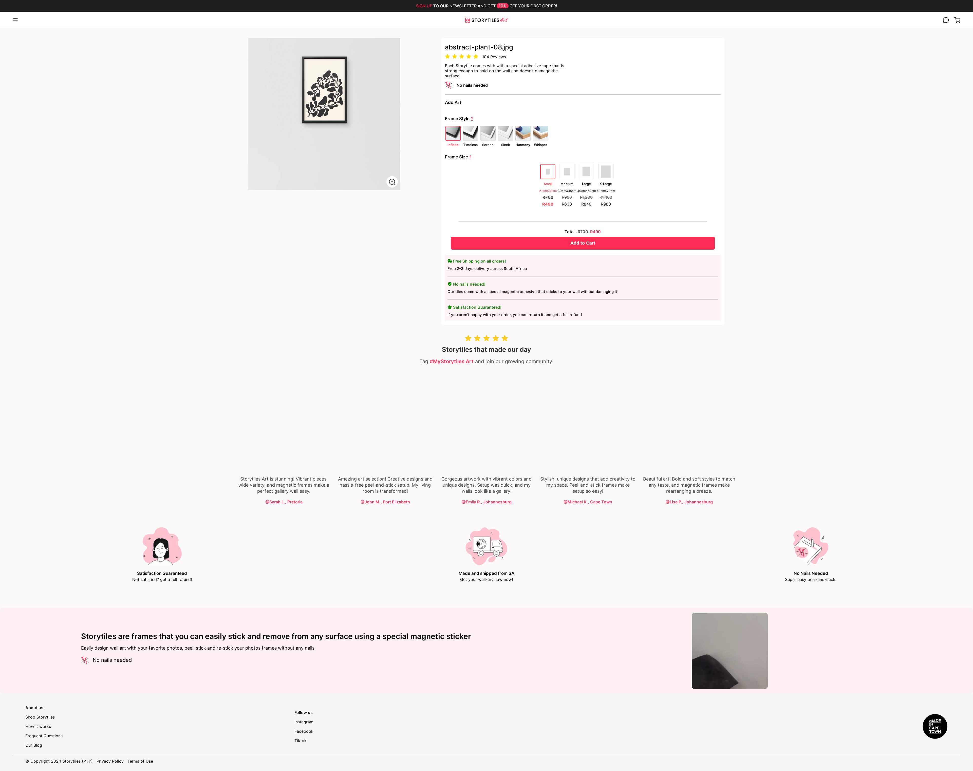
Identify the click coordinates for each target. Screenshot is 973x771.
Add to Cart (582, 243)
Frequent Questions (44, 735)
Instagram (303, 721)
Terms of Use (140, 761)
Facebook (303, 731)
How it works (38, 726)
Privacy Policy (110, 761)
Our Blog (33, 745)
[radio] (447, 56)
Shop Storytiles (40, 717)
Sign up (424, 5)
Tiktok (300, 740)
